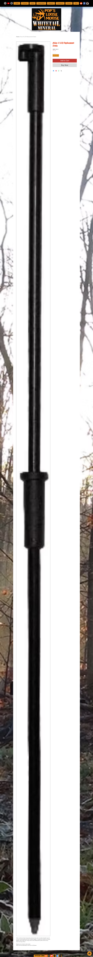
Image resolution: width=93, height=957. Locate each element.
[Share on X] (61, 71)
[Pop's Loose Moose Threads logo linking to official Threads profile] (11, 3)
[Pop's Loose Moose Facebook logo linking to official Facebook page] (84, 3)
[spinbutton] (55, 55)
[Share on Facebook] (53, 71)
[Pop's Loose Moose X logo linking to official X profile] (5, 3)
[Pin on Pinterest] (56, 71)
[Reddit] (81, 3)
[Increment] (58, 55)
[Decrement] (53, 55)
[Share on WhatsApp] (59, 71)
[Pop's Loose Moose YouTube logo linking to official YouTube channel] (8, 3)
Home (17, 36)
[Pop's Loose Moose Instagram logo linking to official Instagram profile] (87, 3)
